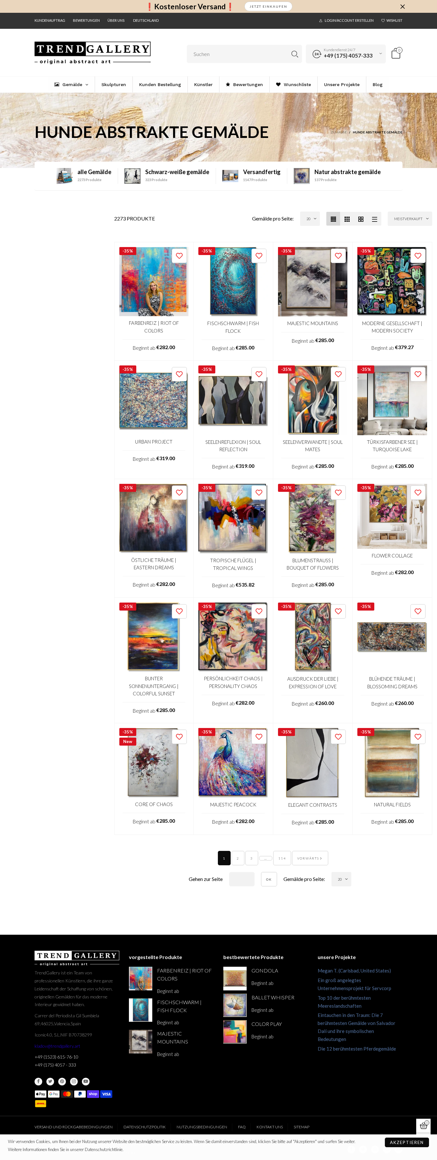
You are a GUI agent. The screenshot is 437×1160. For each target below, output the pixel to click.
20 (308, 219)
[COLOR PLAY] (235, 1032)
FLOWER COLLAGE (392, 555)
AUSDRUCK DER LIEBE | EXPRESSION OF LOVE (312, 682)
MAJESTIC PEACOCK (233, 804)
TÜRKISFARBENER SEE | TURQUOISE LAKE (392, 445)
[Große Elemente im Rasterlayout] (347, 219)
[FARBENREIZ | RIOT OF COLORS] (154, 281)
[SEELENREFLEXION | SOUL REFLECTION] (233, 400)
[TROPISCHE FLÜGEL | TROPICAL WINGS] (233, 519)
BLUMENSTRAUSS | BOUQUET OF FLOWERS (313, 564)
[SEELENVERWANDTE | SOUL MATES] (313, 400)
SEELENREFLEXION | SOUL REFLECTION (233, 445)
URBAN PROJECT (153, 441)
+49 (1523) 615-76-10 (56, 1057)
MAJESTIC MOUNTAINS (312, 323)
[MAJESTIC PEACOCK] (233, 763)
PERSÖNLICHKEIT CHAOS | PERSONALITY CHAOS (233, 682)
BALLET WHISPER (272, 997)
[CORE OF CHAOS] (154, 762)
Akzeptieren (407, 1142)
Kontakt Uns (270, 1126)
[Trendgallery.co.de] (93, 53)
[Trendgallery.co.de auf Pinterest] (62, 1081)
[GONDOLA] (235, 978)
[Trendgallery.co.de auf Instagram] (74, 1081)
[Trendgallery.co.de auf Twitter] (50, 1081)
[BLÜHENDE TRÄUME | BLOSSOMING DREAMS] (392, 637)
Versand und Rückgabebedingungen (74, 1126)
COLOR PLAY (266, 1024)
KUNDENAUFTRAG (50, 20)
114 (282, 858)
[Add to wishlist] (179, 256)
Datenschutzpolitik (144, 1126)
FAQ (242, 1126)
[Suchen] (295, 54)
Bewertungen (86, 20)
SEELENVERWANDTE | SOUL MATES (313, 445)
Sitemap (301, 1126)
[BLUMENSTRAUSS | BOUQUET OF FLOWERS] (313, 519)
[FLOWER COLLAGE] (392, 516)
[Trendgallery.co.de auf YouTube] (86, 1081)
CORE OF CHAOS (154, 804)
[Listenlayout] (374, 219)
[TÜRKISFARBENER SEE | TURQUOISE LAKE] (392, 400)
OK (269, 879)
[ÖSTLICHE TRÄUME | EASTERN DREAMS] (154, 518)
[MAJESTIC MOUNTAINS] (313, 282)
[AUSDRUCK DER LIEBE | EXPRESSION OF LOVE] (313, 637)
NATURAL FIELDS (392, 804)
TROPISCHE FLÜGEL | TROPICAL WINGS (233, 564)
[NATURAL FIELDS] (392, 763)
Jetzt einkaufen (268, 6)
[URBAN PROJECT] (154, 400)
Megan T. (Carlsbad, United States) (354, 970)
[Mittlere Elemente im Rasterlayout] (333, 219)
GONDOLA (264, 970)
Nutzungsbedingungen (202, 1126)
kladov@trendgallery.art (57, 1046)
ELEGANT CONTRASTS (312, 805)
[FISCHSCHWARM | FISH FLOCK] (233, 282)
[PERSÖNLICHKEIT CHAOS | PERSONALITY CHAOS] (233, 637)
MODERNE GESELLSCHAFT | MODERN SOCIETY (392, 326)
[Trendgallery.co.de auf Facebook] (38, 1081)
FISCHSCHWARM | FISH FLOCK (233, 326)
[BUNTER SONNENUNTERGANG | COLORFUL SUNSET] (154, 637)
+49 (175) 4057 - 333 (55, 1065)
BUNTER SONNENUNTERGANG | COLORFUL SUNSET (154, 686)
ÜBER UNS (115, 20)
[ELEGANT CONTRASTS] (313, 763)
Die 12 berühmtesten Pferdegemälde (357, 1049)
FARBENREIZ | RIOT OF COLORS (154, 326)
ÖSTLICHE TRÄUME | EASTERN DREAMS (153, 563)
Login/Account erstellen (349, 20)
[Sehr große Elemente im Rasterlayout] (361, 219)
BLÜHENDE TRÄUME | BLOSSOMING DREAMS (392, 682)
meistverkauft (408, 219)
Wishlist (394, 20)
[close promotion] (402, 6)
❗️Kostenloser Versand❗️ (190, 7)
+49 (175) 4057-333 (348, 55)
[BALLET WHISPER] (235, 1005)
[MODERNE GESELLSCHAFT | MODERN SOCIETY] (392, 281)
